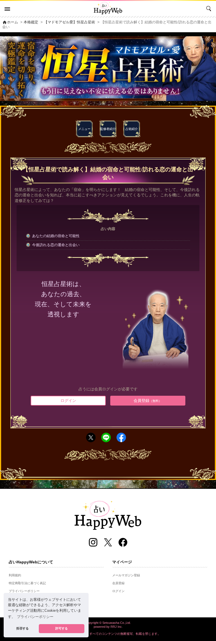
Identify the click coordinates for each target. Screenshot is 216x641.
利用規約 (15, 575)
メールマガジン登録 (126, 575)
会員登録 (148, 400)
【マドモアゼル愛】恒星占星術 (69, 22)
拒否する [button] (22, 628)
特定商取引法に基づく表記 (27, 583)
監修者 (108, 129)
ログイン (68, 400)
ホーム (10, 22)
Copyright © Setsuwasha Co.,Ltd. (108, 622)
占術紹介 (131, 129)
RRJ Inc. (117, 626)
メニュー (84, 129)
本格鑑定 (31, 22)
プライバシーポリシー (24, 591)
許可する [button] (61, 628)
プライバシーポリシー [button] (35, 617)
